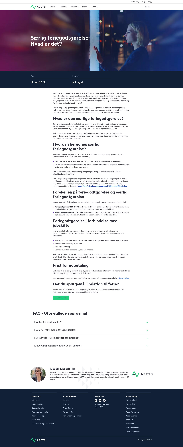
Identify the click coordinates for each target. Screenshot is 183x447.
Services (52, 7)
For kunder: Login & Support (43, 424)
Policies (66, 400)
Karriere (84, 7)
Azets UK (129, 420)
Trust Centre (68, 408)
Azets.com (130, 424)
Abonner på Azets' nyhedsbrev (102, 405)
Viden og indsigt (38, 416)
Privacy (66, 404)
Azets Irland (130, 404)
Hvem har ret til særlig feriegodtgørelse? (55, 330)
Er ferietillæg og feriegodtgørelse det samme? (57, 345)
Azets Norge (131, 408)
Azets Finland (131, 400)
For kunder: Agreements (72, 416)
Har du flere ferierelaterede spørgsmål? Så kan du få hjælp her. (102, 186)
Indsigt (94, 7)
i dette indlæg (123, 278)
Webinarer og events (40, 412)
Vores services (37, 404)
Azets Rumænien (132, 412)
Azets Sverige (131, 416)
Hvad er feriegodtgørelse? (47, 322)
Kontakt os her (61, 298)
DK (149, 2)
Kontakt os (134, 2)
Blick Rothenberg (132, 428)
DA (142, 2)
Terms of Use (68, 412)
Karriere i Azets (38, 408)
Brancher (62, 7)
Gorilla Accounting (133, 432)
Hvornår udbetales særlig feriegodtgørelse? (56, 338)
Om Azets (74, 7)
